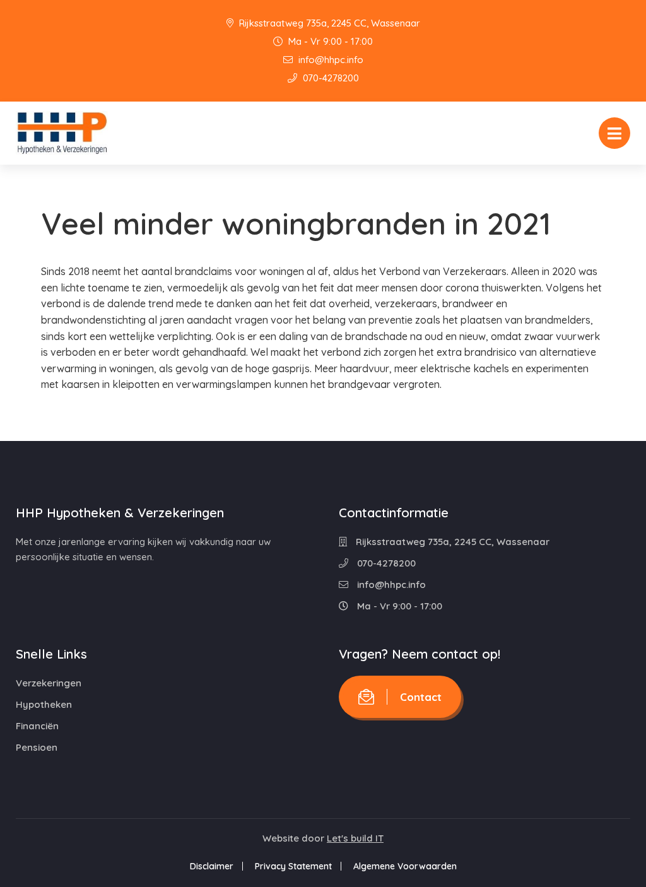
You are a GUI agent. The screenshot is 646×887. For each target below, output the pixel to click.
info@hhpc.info (329, 60)
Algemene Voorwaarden (405, 866)
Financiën (37, 726)
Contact (421, 696)
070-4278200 (329, 78)
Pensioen (36, 747)
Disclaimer (211, 866)
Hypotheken (44, 704)
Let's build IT (355, 838)
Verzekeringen (48, 683)
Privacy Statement (293, 866)
